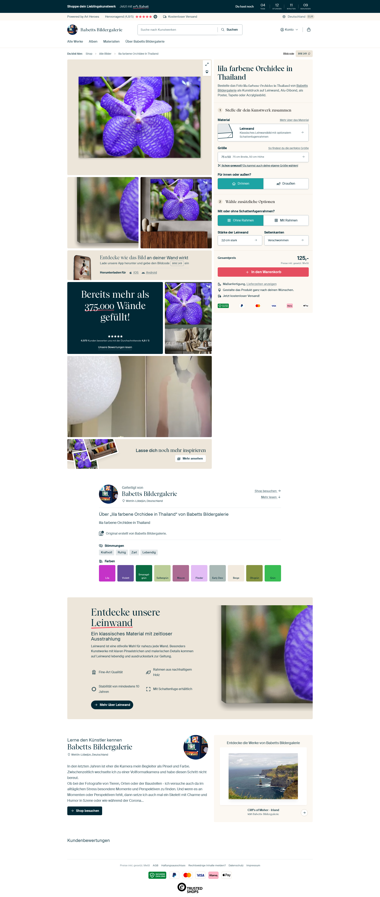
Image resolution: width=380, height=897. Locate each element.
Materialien (111, 41)
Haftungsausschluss (173, 865)
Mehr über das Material (294, 120)
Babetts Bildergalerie (101, 29)
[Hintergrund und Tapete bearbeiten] (206, 71)
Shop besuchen (266, 491)
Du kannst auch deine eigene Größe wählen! (260, 165)
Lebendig (149, 552)
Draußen (288, 183)
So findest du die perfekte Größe (288, 148)
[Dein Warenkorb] (309, 30)
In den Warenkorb (266, 272)
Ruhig (122, 552)
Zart (134, 552)
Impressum (253, 865)
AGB (155, 865)
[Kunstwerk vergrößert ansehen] (206, 64)
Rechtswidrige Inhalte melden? (207, 865)
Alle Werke (75, 41)
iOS (136, 273)
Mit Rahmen (288, 220)
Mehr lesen (269, 497)
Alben (93, 41)
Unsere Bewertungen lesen (115, 347)
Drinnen (243, 183)
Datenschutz (236, 865)
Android (151, 273)
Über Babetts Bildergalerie (144, 41)
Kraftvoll (106, 552)
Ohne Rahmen (243, 220)
